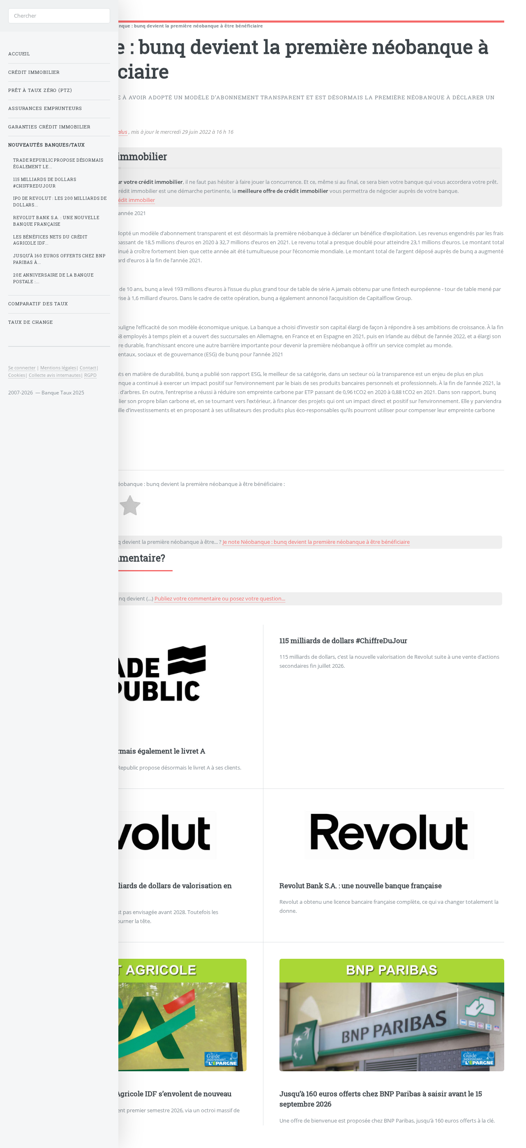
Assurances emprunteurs (45, 108)
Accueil (19, 54)
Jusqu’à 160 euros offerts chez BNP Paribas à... (59, 259)
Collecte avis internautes (55, 375)
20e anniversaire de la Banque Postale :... (53, 278)
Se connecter (21, 367)
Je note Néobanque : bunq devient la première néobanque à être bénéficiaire (316, 541)
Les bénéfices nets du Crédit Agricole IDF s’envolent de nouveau (126, 1093)
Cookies (16, 375)
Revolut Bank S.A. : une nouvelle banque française (360, 885)
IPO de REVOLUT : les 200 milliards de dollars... (60, 202)
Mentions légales (58, 367)
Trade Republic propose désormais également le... (58, 164)
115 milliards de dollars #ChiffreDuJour (343, 640)
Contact (88, 367)
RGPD (90, 375)
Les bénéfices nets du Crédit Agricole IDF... (50, 240)
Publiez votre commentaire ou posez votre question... (220, 598)
